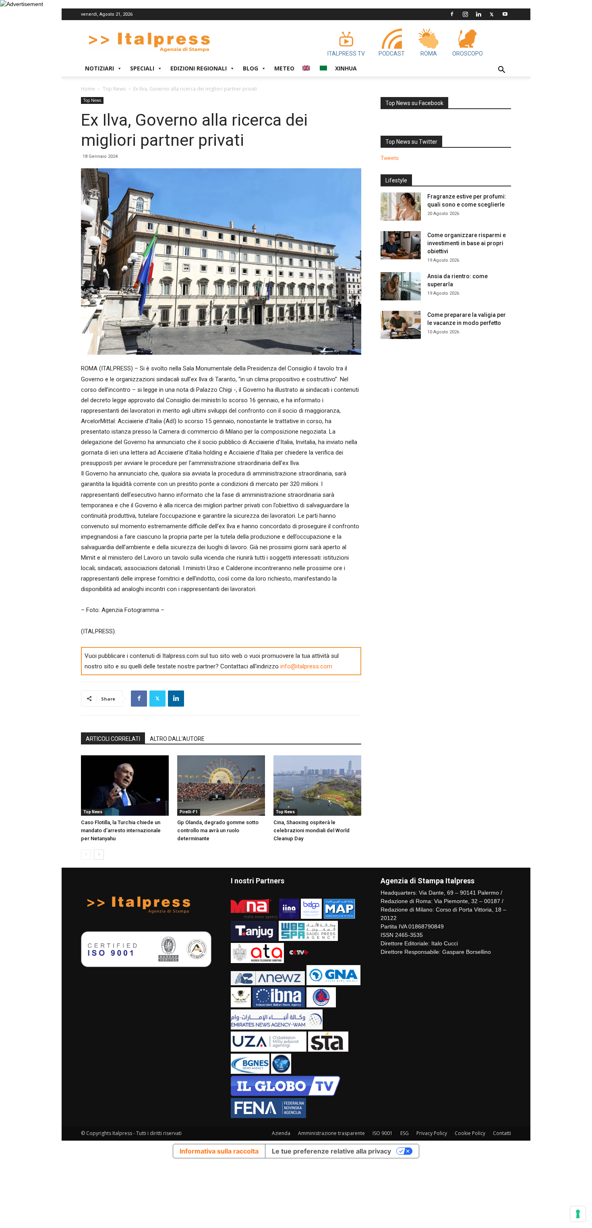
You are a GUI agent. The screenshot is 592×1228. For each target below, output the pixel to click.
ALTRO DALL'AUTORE (177, 739)
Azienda (281, 1133)
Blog (250, 68)
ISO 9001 (383, 1133)
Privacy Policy (431, 1133)
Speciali (142, 68)
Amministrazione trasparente (331, 1133)
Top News (114, 88)
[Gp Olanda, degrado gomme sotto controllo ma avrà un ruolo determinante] (221, 785)
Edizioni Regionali (198, 68)
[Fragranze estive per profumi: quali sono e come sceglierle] (401, 206)
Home (88, 88)
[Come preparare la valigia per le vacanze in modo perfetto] (401, 325)
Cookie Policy (470, 1133)
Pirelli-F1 (189, 812)
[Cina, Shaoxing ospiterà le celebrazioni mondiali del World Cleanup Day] (317, 785)
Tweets (390, 158)
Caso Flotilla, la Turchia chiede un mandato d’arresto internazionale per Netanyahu (121, 830)
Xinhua (346, 68)
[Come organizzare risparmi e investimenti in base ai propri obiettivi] (401, 245)
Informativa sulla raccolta (219, 1151)
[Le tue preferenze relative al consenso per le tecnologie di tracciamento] (578, 1214)
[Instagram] (465, 14)
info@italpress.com (306, 666)
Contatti (502, 1133)
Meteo (284, 68)
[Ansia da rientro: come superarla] (401, 286)
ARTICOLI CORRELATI (113, 739)
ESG (404, 1133)
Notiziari (99, 68)
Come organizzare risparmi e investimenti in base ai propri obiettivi (466, 243)
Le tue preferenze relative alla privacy (331, 1151)
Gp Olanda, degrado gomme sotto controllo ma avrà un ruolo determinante (218, 830)
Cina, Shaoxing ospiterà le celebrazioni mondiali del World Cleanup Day (311, 830)
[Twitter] (492, 14)
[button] (501, 70)
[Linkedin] (478, 14)
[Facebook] (452, 14)
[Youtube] (505, 14)
